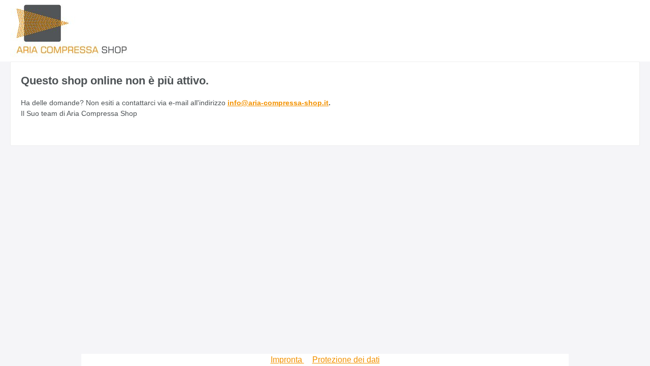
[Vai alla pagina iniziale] (71, 26)
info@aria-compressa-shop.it (278, 103)
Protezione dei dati (346, 359)
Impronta (287, 359)
